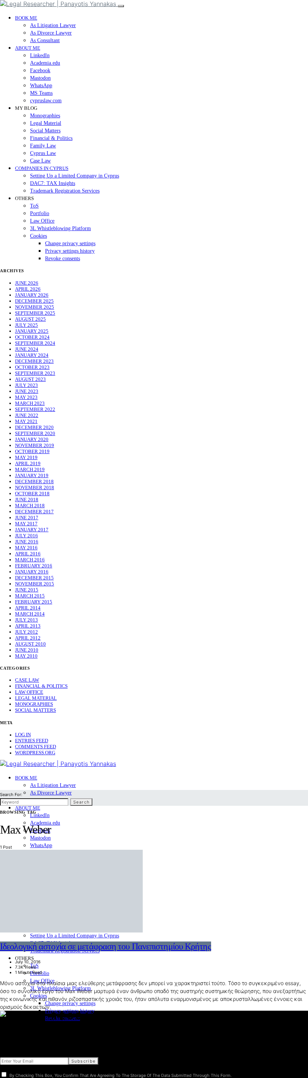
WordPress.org (35, 752)
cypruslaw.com (46, 100)
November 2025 (34, 307)
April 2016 (28, 553)
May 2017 (26, 523)
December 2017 (34, 511)
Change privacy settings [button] (70, 243)
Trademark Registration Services (65, 191)
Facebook (40, 70)
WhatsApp (41, 85)
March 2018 (30, 505)
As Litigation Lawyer (53, 25)
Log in (23, 734)
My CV (7, 1032)
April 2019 (28, 463)
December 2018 (34, 481)
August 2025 (30, 319)
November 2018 (34, 487)
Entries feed (31, 740)
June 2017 (26, 517)
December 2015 (34, 578)
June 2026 (26, 283)
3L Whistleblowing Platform (60, 228)
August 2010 (30, 644)
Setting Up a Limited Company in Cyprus (74, 176)
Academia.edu (45, 63)
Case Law (40, 161)
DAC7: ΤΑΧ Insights (52, 183)
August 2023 (30, 379)
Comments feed (35, 746)
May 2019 (26, 457)
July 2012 (26, 632)
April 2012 (28, 638)
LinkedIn (40, 55)
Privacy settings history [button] (70, 251)
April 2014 (28, 608)
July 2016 (26, 535)
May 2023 (26, 397)
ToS (34, 206)
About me (27, 48)
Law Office (42, 221)
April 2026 (28, 289)
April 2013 (28, 626)
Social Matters (45, 130)
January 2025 (31, 331)
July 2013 (26, 620)
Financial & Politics (51, 138)
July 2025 (26, 325)
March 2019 (30, 469)
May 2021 (26, 421)
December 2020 (34, 427)
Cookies (38, 236)
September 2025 (35, 313)
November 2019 (34, 445)
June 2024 (26, 349)
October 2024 (32, 337)
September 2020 (35, 433)
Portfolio (39, 213)
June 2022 (26, 415)
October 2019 (32, 451)
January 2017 (31, 529)
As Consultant (45, 40)
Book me (26, 18)
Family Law (43, 146)
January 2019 (31, 475)
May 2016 (26, 547)
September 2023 (35, 373)
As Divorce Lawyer (51, 33)
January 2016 (31, 572)
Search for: (11, 794)
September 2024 (35, 343)
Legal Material (45, 123)
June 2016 (26, 541)
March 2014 (30, 614)
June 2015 (26, 590)
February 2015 (33, 602)
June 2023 (26, 391)
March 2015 (30, 596)
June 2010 (26, 650)
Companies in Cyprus (41, 168)
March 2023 (30, 403)
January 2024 (31, 355)
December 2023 (34, 361)
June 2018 (26, 499)
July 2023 (26, 385)
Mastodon (40, 78)
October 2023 (32, 367)
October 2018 (32, 493)
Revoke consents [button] (62, 258)
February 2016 (33, 566)
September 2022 (35, 409)
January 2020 (31, 439)
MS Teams (41, 93)
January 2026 (31, 295)
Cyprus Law (43, 153)
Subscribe (83, 1061)
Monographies (45, 115)
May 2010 (26, 656)
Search (81, 802)
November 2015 (34, 584)
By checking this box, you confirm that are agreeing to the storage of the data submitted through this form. (120, 1075)
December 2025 (34, 301)
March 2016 (30, 560)
